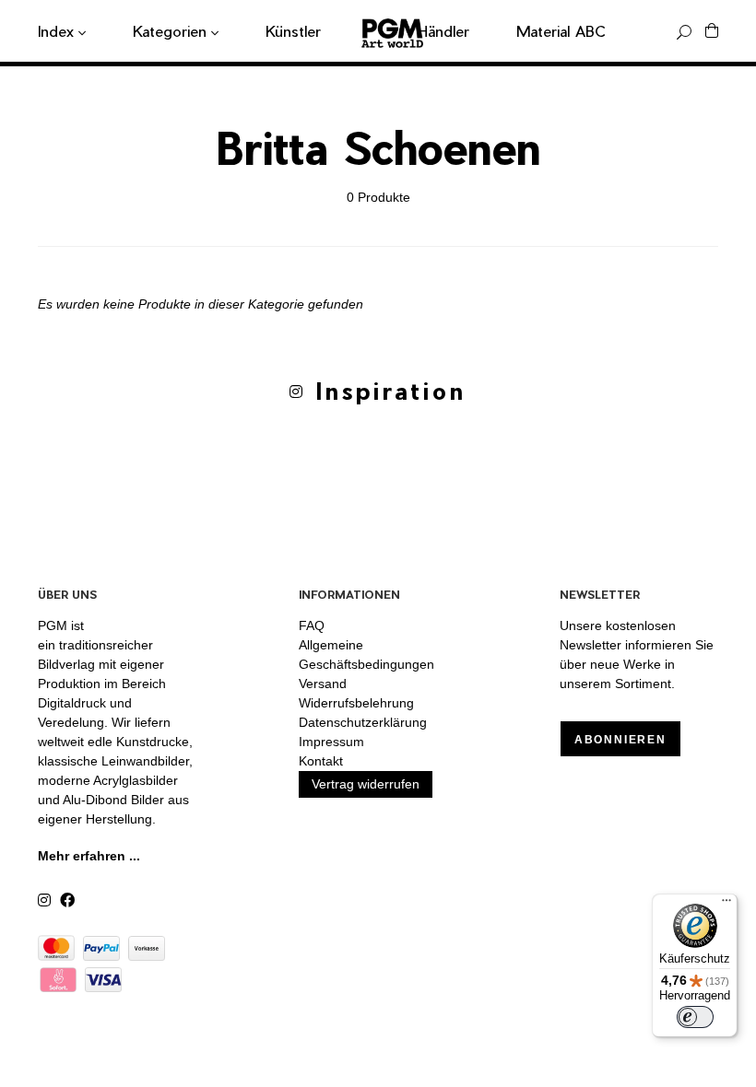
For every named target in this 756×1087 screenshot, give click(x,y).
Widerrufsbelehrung (356, 702)
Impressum (331, 741)
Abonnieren (620, 739)
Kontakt (321, 761)
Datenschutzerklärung (363, 722)
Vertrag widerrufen (365, 784)
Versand (323, 683)
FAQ (312, 625)
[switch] (695, 1017)
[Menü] (726, 905)
